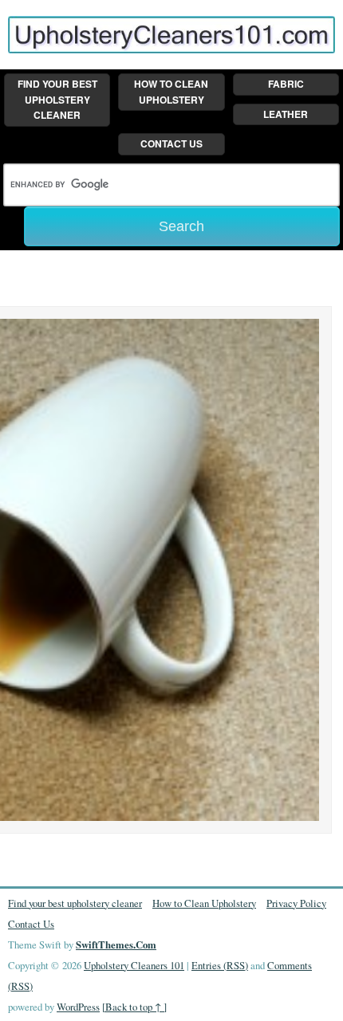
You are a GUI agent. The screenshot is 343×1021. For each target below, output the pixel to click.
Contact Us (171, 143)
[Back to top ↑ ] (134, 1006)
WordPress (78, 1006)
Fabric (286, 84)
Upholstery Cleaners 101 (134, 965)
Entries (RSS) (219, 965)
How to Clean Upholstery (171, 92)
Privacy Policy (296, 903)
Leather (285, 114)
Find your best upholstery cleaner (57, 99)
